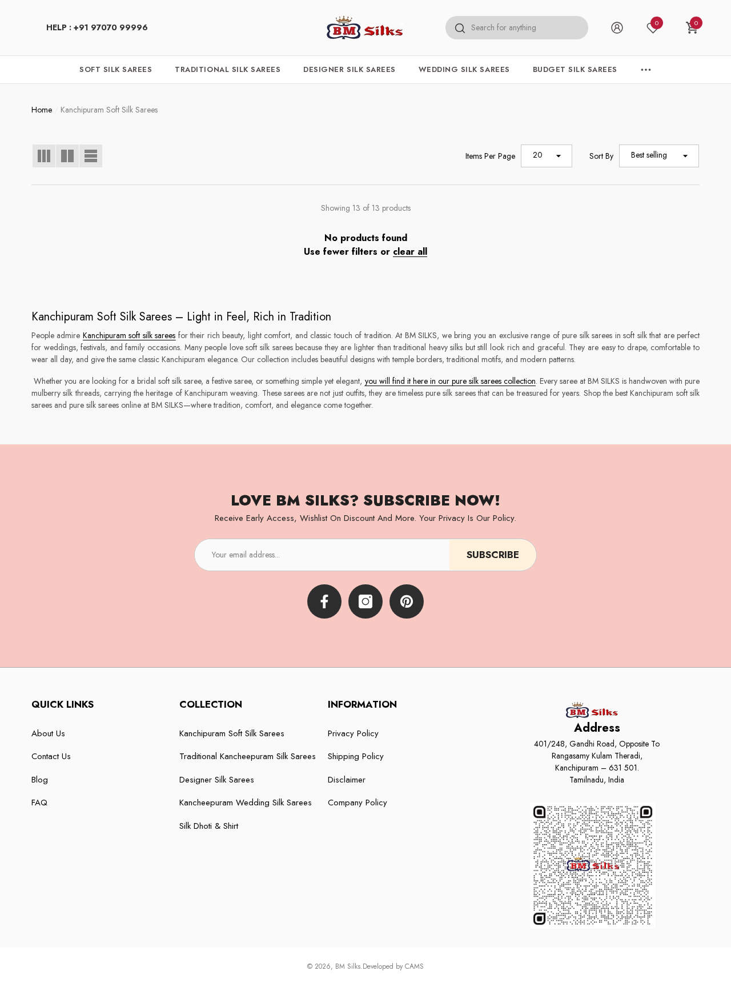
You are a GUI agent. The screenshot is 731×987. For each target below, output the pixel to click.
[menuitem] (97, 28)
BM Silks (347, 966)
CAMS (414, 966)
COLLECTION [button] (210, 704)
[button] (692, 28)
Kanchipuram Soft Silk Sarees (109, 109)
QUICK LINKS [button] (62, 704)
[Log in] (617, 28)
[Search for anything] (516, 28)
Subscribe (493, 554)
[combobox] (529, 28)
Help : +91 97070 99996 (97, 27)
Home (41, 109)
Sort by (601, 156)
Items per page (490, 156)
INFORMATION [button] (362, 704)
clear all (410, 251)
